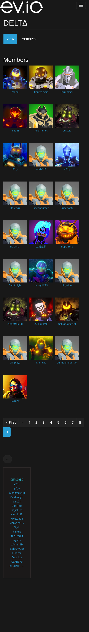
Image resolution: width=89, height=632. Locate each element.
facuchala (17, 536)
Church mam (41, 92)
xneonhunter (41, 208)
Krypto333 (17, 519)
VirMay (17, 532)
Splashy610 (17, 549)
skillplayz (15, 362)
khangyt (41, 362)
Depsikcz (16, 557)
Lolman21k (17, 545)
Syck (17, 527)
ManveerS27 (17, 523)
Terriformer (67, 92)
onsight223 (41, 285)
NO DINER (15, 246)
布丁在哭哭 (41, 324)
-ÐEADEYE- (17, 562)
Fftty (15, 169)
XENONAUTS (17, 566)
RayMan (67, 285)
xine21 (15, 130)
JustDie (67, 130)
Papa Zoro (67, 246)
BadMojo (17, 506)
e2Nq (67, 169)
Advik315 (41, 169)
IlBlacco (17, 553)
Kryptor (17, 540)
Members (28, 38)
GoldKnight (15, 285)
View (12, 40)
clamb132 (16, 514)
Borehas (15, 208)
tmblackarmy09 (67, 324)
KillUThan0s (41, 130)
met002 (15, 401)
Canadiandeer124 (67, 362)
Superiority (67, 208)
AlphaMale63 (15, 324)
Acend (15, 92)
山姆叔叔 (41, 246)
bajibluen (16, 510)
